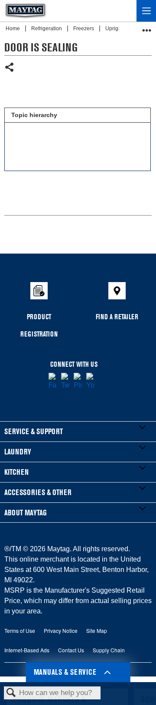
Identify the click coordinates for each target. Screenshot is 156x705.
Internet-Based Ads (26, 650)
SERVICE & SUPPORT (33, 431)
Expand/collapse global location (147, 27)
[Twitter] (65, 381)
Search (11, 693)
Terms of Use (19, 630)
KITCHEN (16, 471)
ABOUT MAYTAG (25, 512)
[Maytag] (25, 11)
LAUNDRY (17, 451)
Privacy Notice (61, 630)
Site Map (96, 630)
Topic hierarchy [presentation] (34, 114)
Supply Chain (109, 650)
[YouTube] (90, 381)
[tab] (77, 115)
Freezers (84, 28)
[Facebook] (53, 381)
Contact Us (71, 650)
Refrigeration (47, 28)
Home (13, 28)
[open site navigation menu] (146, 11)
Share (9, 68)
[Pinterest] (78, 381)
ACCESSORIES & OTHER (38, 492)
